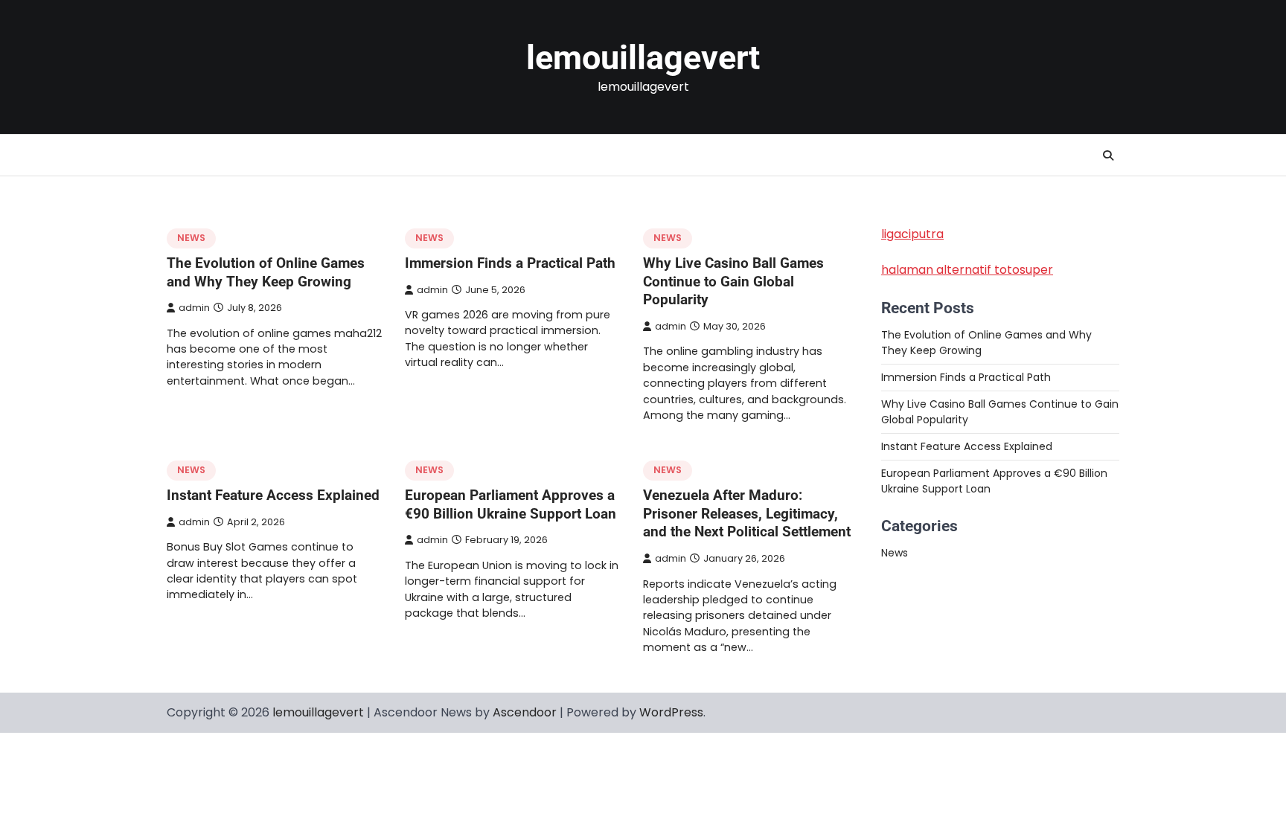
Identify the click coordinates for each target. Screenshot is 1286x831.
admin (194, 307)
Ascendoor (525, 712)
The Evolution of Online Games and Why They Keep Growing (266, 272)
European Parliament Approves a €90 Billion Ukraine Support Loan (510, 504)
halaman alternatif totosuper (967, 269)
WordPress (671, 712)
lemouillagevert (643, 57)
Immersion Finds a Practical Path (510, 263)
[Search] (1108, 155)
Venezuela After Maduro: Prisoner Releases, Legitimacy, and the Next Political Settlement (747, 514)
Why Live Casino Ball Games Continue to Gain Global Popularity (733, 281)
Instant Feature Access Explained (273, 495)
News (191, 237)
